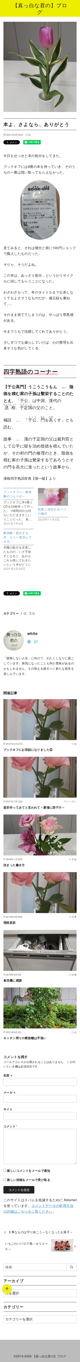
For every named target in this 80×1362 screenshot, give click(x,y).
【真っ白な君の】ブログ (40, 8)
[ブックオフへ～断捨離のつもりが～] (20, 507)
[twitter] (35, 641)
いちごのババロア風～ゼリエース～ (26, 1246)
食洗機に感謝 (12, 980)
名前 (7, 1075)
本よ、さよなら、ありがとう (40, 1336)
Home (7, 1336)
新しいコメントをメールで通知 (28, 1170)
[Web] (29, 641)
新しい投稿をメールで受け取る (28, 1180)
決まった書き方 (14, 865)
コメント (10, 1126)
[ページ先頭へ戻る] (7, 1289)
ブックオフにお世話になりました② (27, 749)
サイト (8, 1109)
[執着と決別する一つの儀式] (53, 496)
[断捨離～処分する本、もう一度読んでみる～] (20, 550)
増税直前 (9, 922)
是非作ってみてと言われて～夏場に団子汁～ (34, 807)
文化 (32, 613)
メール (9, 1092)
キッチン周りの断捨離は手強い (25, 1038)
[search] (71, 1267)
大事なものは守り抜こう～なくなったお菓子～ (40, 1232)
